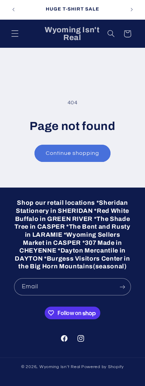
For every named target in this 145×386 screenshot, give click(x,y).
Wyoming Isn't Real (59, 367)
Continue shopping (73, 153)
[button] (15, 34)
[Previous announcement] (13, 9)
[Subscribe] (122, 286)
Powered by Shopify (102, 367)
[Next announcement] (131, 9)
